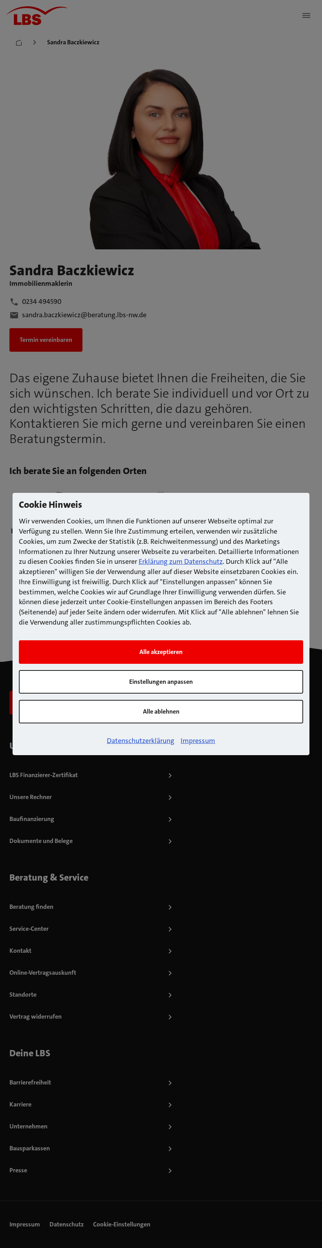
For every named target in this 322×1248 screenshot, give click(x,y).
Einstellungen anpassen (161, 682)
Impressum (198, 740)
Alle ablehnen (161, 711)
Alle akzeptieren (161, 652)
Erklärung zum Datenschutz (181, 561)
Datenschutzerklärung (140, 740)
